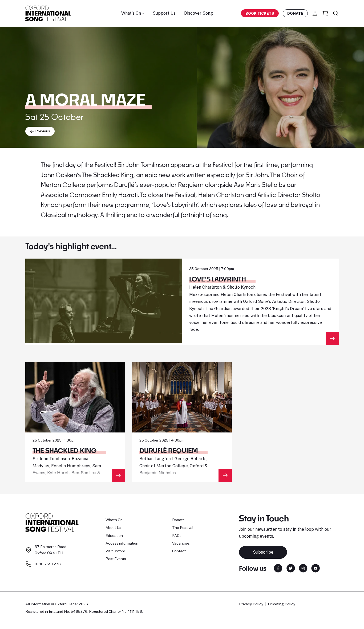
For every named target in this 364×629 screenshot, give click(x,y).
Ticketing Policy (281, 604)
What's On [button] (131, 13)
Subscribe (263, 552)
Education (114, 535)
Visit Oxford (115, 551)
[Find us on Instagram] (303, 568)
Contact (179, 551)
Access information (122, 543)
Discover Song (198, 13)
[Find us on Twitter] (290, 568)
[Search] (336, 13)
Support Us (164, 13)
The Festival (182, 527)
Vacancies (181, 543)
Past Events (116, 559)
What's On (114, 520)
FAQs (176, 535)
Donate (295, 13)
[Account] (315, 13)
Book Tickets (259, 13)
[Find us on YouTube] (315, 568)
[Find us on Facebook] (278, 568)
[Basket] (325, 13)
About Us (113, 527)
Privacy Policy (251, 604)
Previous (42, 131)
